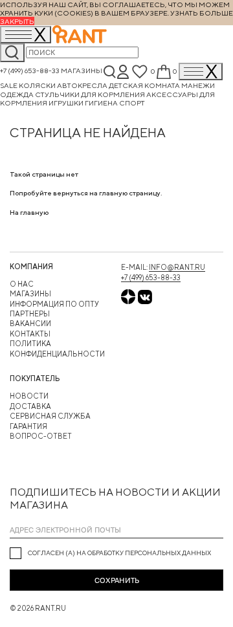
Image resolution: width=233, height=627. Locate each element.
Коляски (38, 85)
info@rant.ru (177, 267)
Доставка (30, 406)
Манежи (198, 85)
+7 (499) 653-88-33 (30, 71)
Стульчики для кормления (90, 94)
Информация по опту (54, 304)
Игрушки (67, 102)
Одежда (17, 94)
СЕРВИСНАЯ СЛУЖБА (50, 416)
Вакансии (30, 323)
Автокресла (83, 85)
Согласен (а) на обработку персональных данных (119, 552)
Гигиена (102, 102)
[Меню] (201, 71)
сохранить (116, 580)
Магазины (81, 71)
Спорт (132, 102)
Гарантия (28, 426)
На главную (29, 212)
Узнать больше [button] (201, 12)
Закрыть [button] (17, 21)
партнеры (30, 313)
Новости (29, 395)
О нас (22, 284)
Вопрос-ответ (41, 436)
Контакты (30, 333)
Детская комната (145, 85)
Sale (9, 85)
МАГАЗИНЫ (30, 293)
